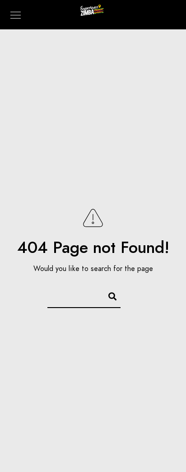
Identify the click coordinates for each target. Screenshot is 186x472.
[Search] (108, 295)
